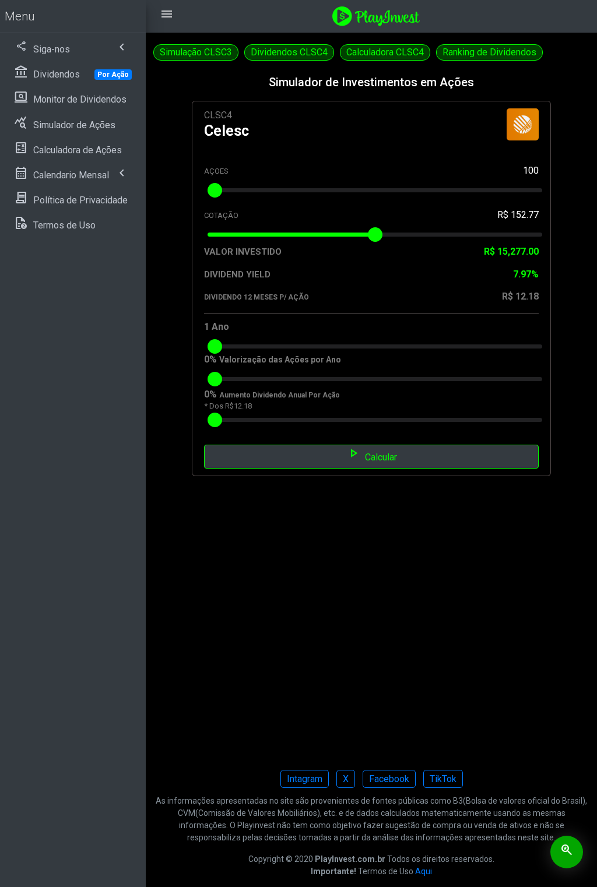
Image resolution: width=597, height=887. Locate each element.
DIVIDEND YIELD (237, 274)
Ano (220, 326)
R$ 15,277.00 (511, 251)
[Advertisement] (371, 631)
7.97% (526, 274)
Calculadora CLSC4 (385, 52)
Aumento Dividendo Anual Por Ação (279, 395)
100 (531, 170)
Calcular (371, 455)
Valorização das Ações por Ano (280, 359)
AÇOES (216, 171)
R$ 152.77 (518, 214)
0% (210, 359)
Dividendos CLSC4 (289, 52)
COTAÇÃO (221, 215)
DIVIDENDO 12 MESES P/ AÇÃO (256, 297)
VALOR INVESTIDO (243, 252)
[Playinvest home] (376, 15)
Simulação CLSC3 (196, 52)
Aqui (423, 871)
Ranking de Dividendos (489, 52)
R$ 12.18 (520, 296)
